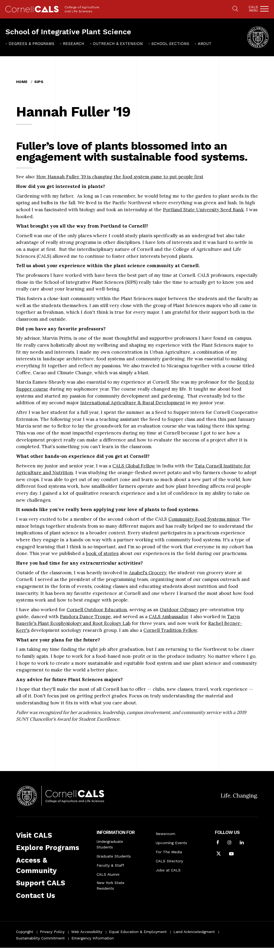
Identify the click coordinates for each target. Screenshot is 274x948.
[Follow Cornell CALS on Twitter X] (218, 854)
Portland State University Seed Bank (203, 210)
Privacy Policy (52, 932)
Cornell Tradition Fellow (170, 630)
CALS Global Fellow (133, 466)
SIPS (38, 82)
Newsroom (165, 834)
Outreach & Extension (118, 43)
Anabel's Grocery (147, 573)
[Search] (235, 9)
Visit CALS (34, 835)
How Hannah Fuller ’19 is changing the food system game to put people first (119, 177)
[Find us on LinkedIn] (242, 843)
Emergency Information (92, 938)
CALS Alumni (108, 874)
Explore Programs (47, 848)
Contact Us (35, 896)
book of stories (102, 553)
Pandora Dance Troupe (85, 617)
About (204, 43)
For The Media (169, 852)
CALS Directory (169, 861)
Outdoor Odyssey (179, 610)
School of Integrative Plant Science (68, 32)
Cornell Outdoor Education (97, 610)
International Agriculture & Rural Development (132, 403)
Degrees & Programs (31, 43)
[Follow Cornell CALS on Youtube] (231, 854)
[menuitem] (29, 43)
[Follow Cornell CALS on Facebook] (217, 843)
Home (22, 82)
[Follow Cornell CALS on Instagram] (229, 843)
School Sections (170, 43)
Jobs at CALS (168, 870)
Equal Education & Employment (138, 932)
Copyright (24, 932)
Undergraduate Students (110, 844)
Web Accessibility (86, 932)
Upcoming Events (171, 843)
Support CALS (40, 883)
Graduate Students (114, 856)
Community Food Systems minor (203, 519)
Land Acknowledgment (194, 932)
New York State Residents (110, 885)
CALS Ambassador (168, 617)
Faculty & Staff (110, 865)
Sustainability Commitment (40, 938)
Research (73, 43)
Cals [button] (253, 8)
